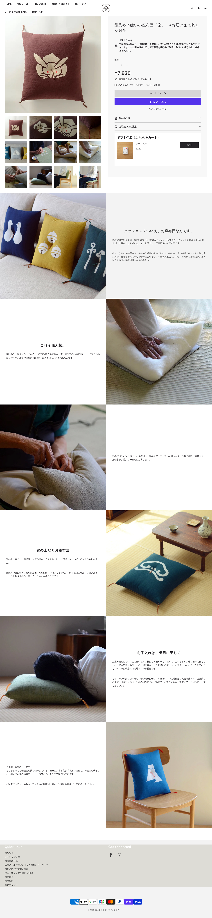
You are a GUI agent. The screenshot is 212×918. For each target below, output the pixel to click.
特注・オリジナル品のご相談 (19, 872)
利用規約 (9, 880)
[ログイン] (198, 8)
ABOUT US (23, 3)
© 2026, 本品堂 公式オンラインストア (103, 910)
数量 (117, 59)
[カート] (206, 8)
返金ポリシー (11, 884)
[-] (115, 65)
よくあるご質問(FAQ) (16, 12)
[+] (127, 65)
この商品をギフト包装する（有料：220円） (139, 85)
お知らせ (9, 852)
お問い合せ (37, 12)
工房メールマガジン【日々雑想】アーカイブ (26, 864)
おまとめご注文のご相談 (17, 868)
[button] (158, 118)
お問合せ (9, 876)
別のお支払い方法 (158, 109)
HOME (8, 3)
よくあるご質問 (12, 856)
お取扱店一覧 (11, 860)
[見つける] (191, 8)
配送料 (118, 79)
